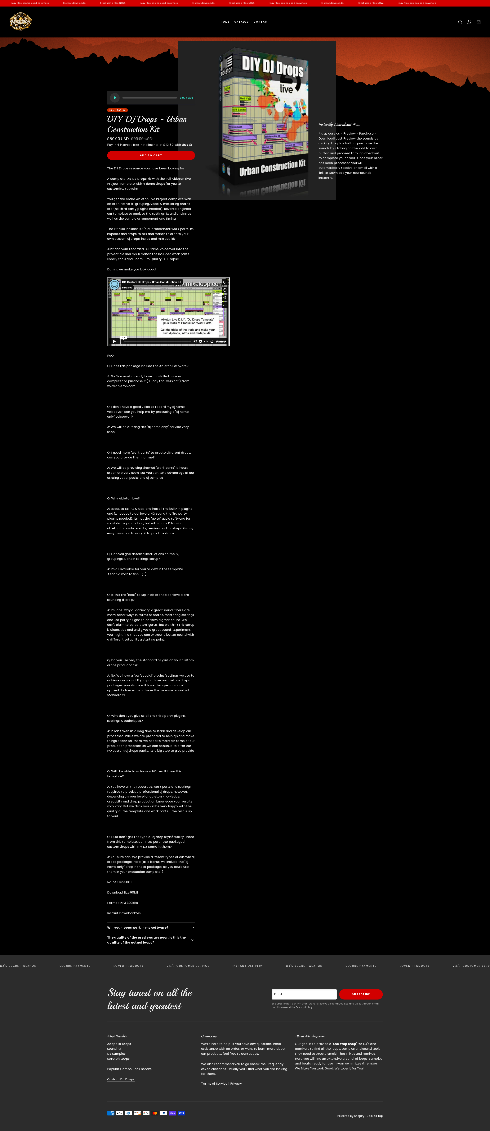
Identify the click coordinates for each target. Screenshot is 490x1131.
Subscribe (361, 994)
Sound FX (114, 1048)
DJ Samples (116, 1053)
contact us (249, 1053)
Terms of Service (214, 1083)
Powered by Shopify (351, 1116)
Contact (261, 21)
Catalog (241, 21)
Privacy (236, 1083)
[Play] (115, 98)
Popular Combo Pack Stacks (129, 1069)
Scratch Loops (118, 1058)
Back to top (375, 1116)
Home (225, 21)
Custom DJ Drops (121, 1079)
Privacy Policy (304, 1007)
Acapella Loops (119, 1044)
